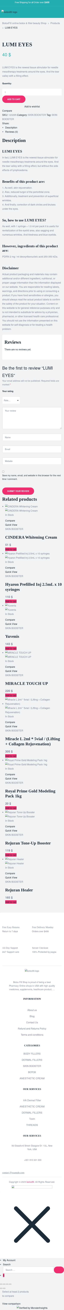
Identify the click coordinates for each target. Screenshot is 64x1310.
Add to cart (13, 99)
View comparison (11, 1303)
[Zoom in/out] (1, 1284)
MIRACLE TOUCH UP (26, 683)
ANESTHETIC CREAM (32, 1078)
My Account (9, 1260)
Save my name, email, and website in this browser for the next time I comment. (31, 477)
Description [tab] (11, 127)
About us (32, 1010)
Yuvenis (12, 636)
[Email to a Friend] (23, 123)
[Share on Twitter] (14, 123)
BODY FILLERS (32, 1053)
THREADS (32, 1125)
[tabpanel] (32, 347)
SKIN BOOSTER (37, 115)
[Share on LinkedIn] (17, 123)
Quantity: (7, 83)
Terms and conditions (32, 1034)
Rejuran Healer (19, 890)
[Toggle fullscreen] (4, 1284)
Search (7, 1264)
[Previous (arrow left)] (1, 1288)
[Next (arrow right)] (4, 1288)
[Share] (7, 1284)
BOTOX (32, 1072)
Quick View (11, 524)
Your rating (7, 391)
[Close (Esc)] (10, 1284)
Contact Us (32, 1022)
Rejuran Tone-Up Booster (28, 843)
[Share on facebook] (12, 123)
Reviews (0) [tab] (11, 131)
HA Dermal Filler (32, 1100)
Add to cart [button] (11, 549)
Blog (32, 1016)
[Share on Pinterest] (20, 123)
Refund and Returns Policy (32, 1028)
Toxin (32, 1118)
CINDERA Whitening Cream (31, 537)
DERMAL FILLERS (32, 1060)
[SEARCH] (59, 1270)
